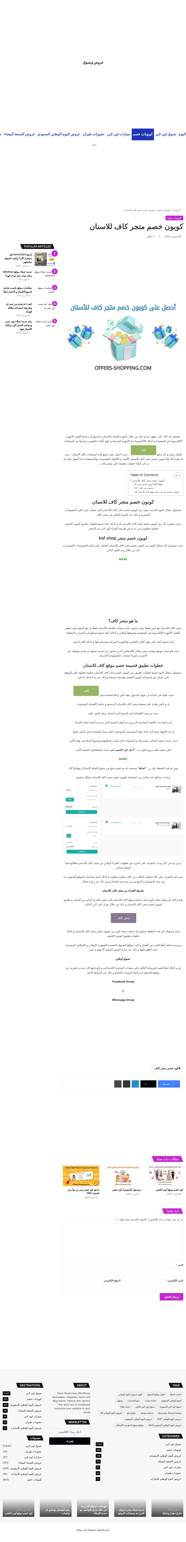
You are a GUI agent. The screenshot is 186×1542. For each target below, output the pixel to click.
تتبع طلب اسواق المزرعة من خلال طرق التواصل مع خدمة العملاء (93, 1510)
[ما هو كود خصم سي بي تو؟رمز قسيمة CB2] (81, 1176)
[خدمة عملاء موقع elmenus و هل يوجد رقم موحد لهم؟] (45, 277)
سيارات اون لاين (118, 134)
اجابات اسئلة (175, 1394)
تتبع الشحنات (134, 1400)
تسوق (120, 1400)
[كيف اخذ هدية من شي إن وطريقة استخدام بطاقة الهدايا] (45, 309)
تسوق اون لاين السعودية (170, 1406)
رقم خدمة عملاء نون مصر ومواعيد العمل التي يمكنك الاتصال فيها (18, 325)
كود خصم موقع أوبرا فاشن (169, 1189)
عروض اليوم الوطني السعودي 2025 (164, 1425)
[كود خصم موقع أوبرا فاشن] (165, 1176)
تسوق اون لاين (165, 134)
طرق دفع (131, 1412)
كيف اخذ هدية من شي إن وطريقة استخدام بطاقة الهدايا (19, 307)
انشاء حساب (150, 1400)
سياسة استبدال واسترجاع (169, 1412)
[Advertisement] (93, 25)
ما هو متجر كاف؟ (145, 488)
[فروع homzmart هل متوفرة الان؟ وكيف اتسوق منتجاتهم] (45, 259)
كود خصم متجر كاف (166, 1068)
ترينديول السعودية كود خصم (126, 1189)
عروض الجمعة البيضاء (19, 134)
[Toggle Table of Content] (175, 475)
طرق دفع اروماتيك (171, 1513)
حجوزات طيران (94, 134)
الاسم (179, 1265)
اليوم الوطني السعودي (171, 1400)
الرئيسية (176, 210)
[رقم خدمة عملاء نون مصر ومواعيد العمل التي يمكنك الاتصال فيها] (45, 326)
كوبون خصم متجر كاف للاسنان (148, 480)
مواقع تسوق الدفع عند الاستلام (129, 1425)
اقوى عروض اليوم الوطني (130, 1394)
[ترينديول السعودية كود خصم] (123, 1176)
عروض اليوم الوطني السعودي (58, 134)
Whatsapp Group (123, 1000)
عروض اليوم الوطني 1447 (169, 1419)
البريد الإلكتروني (174, 1280)
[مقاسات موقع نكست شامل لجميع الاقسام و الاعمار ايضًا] (45, 293)
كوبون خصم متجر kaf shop (149, 484)
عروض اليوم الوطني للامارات (165, 1478)
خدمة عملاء (125, 1406)
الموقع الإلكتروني (112, 1280)
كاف (143, 450)
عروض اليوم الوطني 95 (111, 1412)
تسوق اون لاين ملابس (145, 1406)
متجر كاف (123, 918)
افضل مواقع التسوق (156, 1394)
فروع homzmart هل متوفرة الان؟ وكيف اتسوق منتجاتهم (18, 258)
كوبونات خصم (143, 134)
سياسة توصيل (147, 1412)
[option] (167, 1503)
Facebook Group (123, 981)
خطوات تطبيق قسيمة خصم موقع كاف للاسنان (158, 491)
